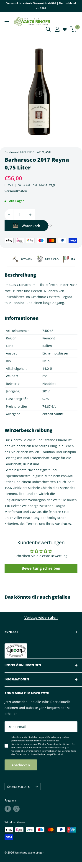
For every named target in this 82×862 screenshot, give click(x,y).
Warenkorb (31, 225)
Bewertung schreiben (41, 568)
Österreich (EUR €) (19, 786)
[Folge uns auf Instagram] (16, 809)
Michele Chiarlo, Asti (35, 152)
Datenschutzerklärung (54, 747)
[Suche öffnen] (48, 29)
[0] (74, 29)
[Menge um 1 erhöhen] (30, 214)
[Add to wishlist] (49, 225)
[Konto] (57, 29)
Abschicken (20, 765)
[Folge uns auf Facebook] (8, 809)
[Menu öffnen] (7, 21)
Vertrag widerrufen (41, 617)
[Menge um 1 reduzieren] (9, 214)
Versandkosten (16, 191)
